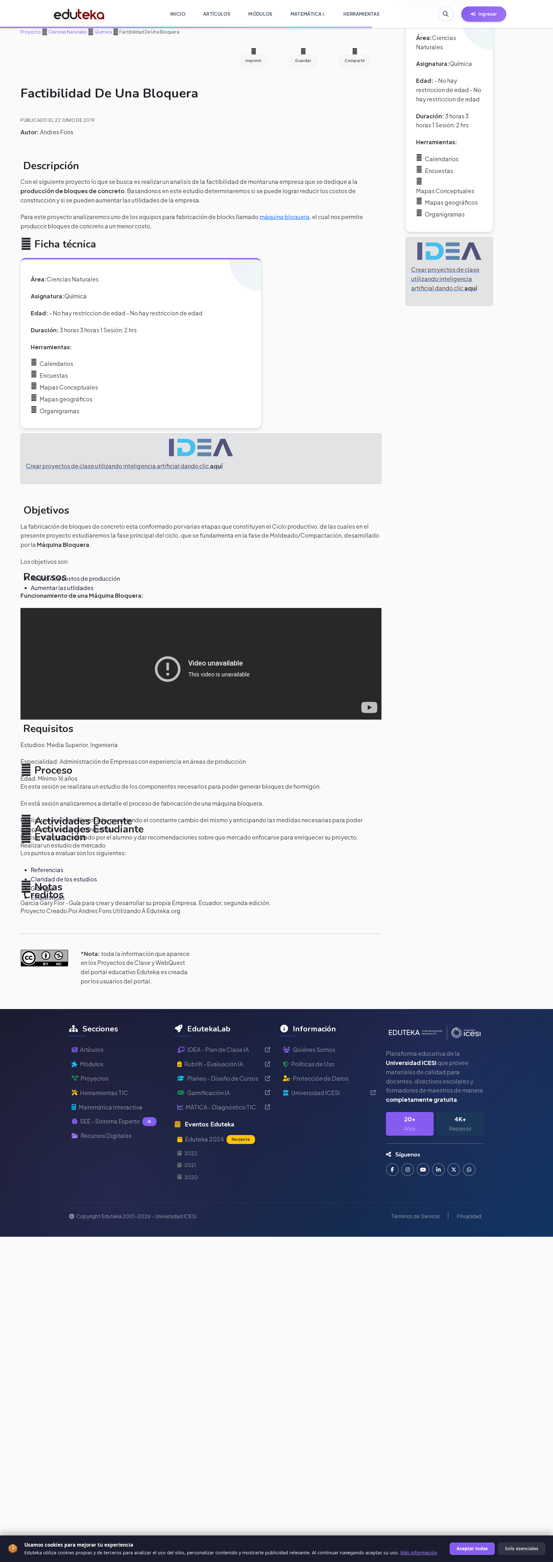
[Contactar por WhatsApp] (469, 1169)
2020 (191, 1177)
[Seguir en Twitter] (453, 1169)
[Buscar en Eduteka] (445, 14)
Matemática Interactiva (110, 1107)
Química (103, 32)
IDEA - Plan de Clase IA (218, 1049)
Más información (418, 1553)
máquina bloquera (284, 216)
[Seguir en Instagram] (407, 1169)
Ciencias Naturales (67, 32)
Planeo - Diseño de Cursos (222, 1078)
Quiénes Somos (314, 1049)
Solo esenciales (521, 1548)
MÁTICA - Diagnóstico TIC (221, 1107)
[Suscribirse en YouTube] (423, 1169)
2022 (190, 1153)
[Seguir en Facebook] (392, 1169)
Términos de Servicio (415, 1216)
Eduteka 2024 (217, 1139)
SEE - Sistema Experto (115, 1121)
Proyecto (30, 32)
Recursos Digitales (106, 1135)
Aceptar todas (472, 1548)
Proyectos (94, 1078)
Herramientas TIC (104, 1092)
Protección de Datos (321, 1078)
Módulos (91, 1064)
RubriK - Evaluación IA (213, 1064)
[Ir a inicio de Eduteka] (79, 14)
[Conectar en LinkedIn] (438, 1169)
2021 (190, 1165)
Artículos (91, 1049)
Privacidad (469, 1216)
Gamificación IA (208, 1092)
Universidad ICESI (315, 1092)
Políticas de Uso (312, 1064)
